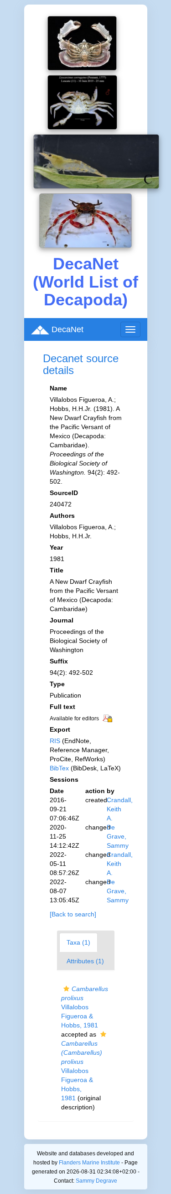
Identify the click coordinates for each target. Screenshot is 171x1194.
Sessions (64, 779)
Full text (62, 706)
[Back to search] (73, 914)
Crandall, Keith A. (120, 809)
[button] (66, 989)
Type (57, 684)
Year (56, 547)
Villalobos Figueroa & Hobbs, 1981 (84, 1007)
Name (58, 388)
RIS (55, 740)
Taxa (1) (78, 942)
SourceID (64, 492)
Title (56, 570)
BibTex (59, 768)
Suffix (59, 661)
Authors (62, 515)
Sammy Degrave (96, 1181)
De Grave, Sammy (118, 836)
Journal (61, 620)
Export (60, 729)
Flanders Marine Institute (89, 1162)
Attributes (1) (85, 961)
